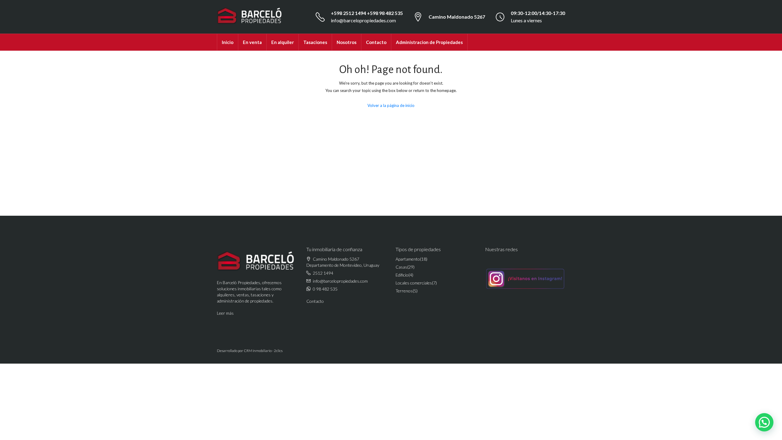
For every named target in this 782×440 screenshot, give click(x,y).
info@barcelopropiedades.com (363, 20)
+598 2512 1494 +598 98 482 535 (367, 13)
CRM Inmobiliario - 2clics (263, 350)
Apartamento (408, 259)
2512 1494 (323, 273)
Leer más (225, 313)
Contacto (376, 42)
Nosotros (346, 42)
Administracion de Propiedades (429, 42)
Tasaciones (315, 42)
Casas (401, 267)
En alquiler (282, 42)
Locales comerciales (414, 282)
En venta (252, 42)
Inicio (227, 42)
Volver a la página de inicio (391, 105)
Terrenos (404, 290)
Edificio (402, 274)
